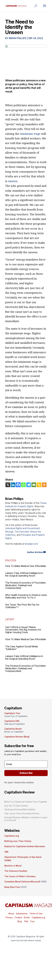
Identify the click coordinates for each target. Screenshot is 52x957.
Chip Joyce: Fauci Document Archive (21, 813)
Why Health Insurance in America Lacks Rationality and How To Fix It (26, 596)
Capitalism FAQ (11, 721)
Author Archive (35, 552)
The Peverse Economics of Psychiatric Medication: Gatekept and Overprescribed (25, 585)
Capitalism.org (11, 836)
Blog (19, 921)
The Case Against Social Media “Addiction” (21, 648)
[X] (7, 484)
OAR (6, 852)
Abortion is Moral (13, 865)
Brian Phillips (17, 38)
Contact (18, 917)
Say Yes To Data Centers (16, 805)
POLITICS (10, 560)
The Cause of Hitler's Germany (20, 876)
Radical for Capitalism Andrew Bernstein (24, 846)
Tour (32, 921)
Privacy (9, 917)
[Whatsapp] (23, 484)
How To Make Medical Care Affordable (25, 566)
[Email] (33, 484)
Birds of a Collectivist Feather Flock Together (25, 801)
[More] (44, 484)
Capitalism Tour (12, 713)
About (11, 913)
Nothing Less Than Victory (17, 841)
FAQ (26, 921)
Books (27, 917)
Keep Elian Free (12, 887)
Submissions (21, 913)
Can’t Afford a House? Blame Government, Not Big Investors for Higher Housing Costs (23, 630)
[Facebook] (18, 484)
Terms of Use (35, 913)
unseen (12, 181)
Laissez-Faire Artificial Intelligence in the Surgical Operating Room (24, 574)
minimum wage (30, 133)
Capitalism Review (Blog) (16, 736)
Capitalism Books (13, 728)
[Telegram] (28, 484)
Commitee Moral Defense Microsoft (22, 881)
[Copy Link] (39, 484)
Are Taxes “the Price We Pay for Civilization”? (22, 606)
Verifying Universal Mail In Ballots (19, 809)
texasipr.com (31, 543)
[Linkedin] (13, 484)
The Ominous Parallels (15, 871)
